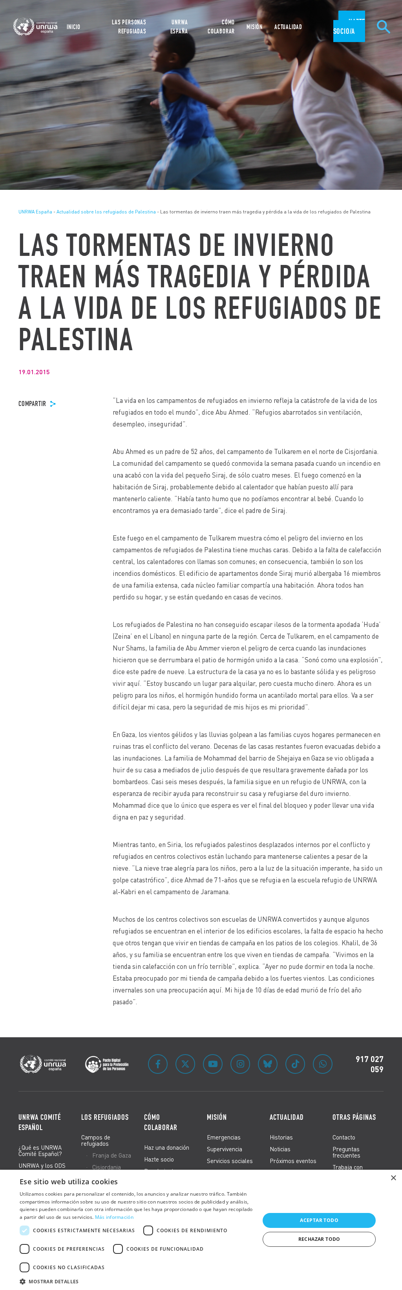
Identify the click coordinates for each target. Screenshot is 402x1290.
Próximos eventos (293, 1161)
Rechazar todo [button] (319, 1239)
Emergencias (224, 1137)
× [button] (393, 1178)
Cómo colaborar (160, 1122)
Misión (255, 27)
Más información (114, 1217)
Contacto (344, 1137)
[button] (136, 1280)
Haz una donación (166, 1147)
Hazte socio (159, 1159)
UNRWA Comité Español (39, 1122)
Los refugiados (105, 1117)
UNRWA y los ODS (42, 1165)
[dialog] (201, 1230)
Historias (281, 1137)
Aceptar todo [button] (319, 1220)
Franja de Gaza (111, 1155)
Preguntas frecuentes (346, 1152)
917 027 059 (370, 1064)
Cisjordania (106, 1167)
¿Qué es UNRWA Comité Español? (40, 1150)
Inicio (73, 27)
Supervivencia (224, 1149)
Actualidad (288, 27)
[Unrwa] (36, 26)
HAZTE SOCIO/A (349, 26)
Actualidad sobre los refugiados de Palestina (106, 212)
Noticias (280, 1149)
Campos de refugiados (95, 1140)
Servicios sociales (230, 1161)
